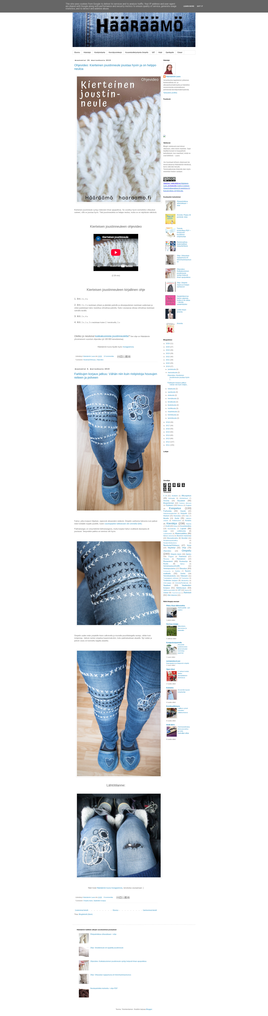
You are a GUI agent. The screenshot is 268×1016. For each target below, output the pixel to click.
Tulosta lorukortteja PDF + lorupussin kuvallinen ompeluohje (184, 232)
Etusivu (77, 52)
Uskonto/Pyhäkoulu (181, 583)
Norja (189, 545)
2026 (168, 344)
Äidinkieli (187, 592)
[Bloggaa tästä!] (121, 356)
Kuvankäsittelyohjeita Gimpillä (136, 52)
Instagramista (128, 347)
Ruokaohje (183, 561)
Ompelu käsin (88, 900)
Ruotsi (165, 564)
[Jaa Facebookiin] (126, 356)
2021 (168, 360)
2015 (168, 432)
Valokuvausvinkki (169, 590)
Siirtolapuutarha (169, 569)
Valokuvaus (181, 588)
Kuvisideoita (172, 528)
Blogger (149, 1009)
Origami (171, 556)
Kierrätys (172, 523)
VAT (153, 52)
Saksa (182, 564)
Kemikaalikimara (173, 706)
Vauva (187, 590)
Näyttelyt (171, 547)
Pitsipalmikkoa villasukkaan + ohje (182, 203)
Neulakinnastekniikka (170, 540)
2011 (168, 445)
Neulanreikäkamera (170, 543)
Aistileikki (175, 496)
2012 (168, 442)
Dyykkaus (169, 505)
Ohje (184, 547)
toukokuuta (172, 405)
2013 (168, 439)
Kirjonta (188, 524)
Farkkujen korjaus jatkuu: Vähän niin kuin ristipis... (178, 384)
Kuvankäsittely (185, 526)
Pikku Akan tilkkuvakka (175, 606)
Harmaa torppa (172, 624)
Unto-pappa (167, 583)
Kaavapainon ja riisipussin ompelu (177, 663)
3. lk (165, 496)
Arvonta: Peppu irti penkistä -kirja (184, 216)
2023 (168, 353)
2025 (168, 347)
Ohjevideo (100, 360)
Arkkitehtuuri (184, 498)
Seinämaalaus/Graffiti (171, 566)
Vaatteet (167, 585)
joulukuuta (172, 369)
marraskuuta (173, 373)
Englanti (188, 505)
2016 (168, 429)
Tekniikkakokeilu (169, 576)
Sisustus (183, 568)
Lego (165, 531)
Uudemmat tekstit (81, 910)
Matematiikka (181, 533)
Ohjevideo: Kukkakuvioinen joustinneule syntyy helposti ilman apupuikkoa (183, 273)
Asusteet (181, 500)
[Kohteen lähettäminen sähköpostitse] (118, 356)
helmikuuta (172, 415)
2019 (168, 366)
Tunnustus (185, 578)
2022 (168, 357)
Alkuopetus (186, 495)
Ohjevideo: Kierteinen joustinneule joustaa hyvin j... (178, 377)
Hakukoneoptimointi (170, 513)
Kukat (175, 526)
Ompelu (186, 550)
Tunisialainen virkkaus (171, 578)
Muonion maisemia (184, 536)
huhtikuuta (172, 408)
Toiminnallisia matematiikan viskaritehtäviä (182, 244)
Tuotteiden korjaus (170, 581)
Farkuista (167, 511)
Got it (200, 6)
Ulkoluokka (185, 580)
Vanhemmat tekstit (150, 910)
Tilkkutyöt (183, 576)
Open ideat (170, 669)
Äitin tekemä (172, 595)
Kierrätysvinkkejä (115, 52)
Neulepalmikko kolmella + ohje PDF (104, 988)
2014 (168, 435)
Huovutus (177, 516)
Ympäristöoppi (176, 593)
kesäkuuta (172, 402)
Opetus (188, 554)
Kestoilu (188, 521)
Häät (160, 52)
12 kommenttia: (109, 356)
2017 (168, 426)
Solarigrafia (167, 571)
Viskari (165, 593)
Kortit (168, 526)
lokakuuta (172, 389)
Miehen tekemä (168, 536)
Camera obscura (185, 503)
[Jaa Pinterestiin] (129, 356)
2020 (168, 363)
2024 (168, 350)
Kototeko (170, 688)
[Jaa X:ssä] (124, 356)
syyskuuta (172, 392)
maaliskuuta (172, 412)
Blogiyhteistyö (168, 503)
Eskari (180, 52)
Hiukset (166, 516)
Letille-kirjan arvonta (181, 311)
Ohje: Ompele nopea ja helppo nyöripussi (183, 285)
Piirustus (166, 559)
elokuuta (171, 395)
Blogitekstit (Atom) (86, 914)
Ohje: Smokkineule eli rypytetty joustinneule (106, 948)
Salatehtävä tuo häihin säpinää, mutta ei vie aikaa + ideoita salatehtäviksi (183, 300)
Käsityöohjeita (99, 52)
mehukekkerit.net (173, 661)
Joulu (176, 518)
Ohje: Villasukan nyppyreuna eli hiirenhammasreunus (184, 259)
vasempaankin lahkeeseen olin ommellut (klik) (123, 524)
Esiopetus (175, 508)
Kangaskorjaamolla (174, 643)
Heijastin (183, 513)
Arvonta (180, 323)
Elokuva (180, 505)
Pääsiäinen (181, 559)
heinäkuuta (172, 398)
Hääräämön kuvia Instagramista (109, 888)
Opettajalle (170, 52)
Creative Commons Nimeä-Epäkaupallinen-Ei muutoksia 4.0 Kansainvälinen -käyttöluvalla (176, 188)
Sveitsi (182, 574)
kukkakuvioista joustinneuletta (111, 336)
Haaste (183, 511)
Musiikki (184, 538)
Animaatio (171, 498)
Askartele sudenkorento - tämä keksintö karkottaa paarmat (183, 649)
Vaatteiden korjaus (100, 900)
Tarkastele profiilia (170, 93)
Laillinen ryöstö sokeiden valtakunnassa (183, 710)
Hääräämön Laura (173, 77)
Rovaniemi (168, 561)
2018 (168, 422)
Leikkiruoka (181, 531)
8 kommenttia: (109, 897)
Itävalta (166, 518)
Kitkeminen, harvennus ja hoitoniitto (182, 628)
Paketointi (182, 557)
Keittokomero (176, 520)
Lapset (183, 528)
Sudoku (177, 571)
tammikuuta (172, 418)
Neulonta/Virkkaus (89, 360)
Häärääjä (87, 52)
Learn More (188, 6)
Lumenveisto (167, 533)
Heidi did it (170, 725)
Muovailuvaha (172, 538)
